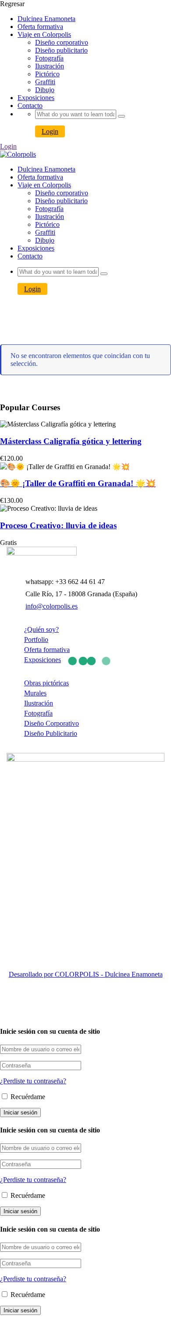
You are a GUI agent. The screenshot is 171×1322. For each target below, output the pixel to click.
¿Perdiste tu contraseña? (33, 1081)
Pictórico (47, 74)
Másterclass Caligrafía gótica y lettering (71, 441)
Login (50, 131)
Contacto (30, 105)
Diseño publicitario (61, 50)
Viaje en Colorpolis (44, 34)
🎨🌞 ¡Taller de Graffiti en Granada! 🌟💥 (78, 483)
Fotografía (49, 58)
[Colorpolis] (42, 553)
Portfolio (36, 639)
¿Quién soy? (41, 629)
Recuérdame (27, 1096)
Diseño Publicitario (50, 733)
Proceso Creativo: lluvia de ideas (58, 525)
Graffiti (45, 82)
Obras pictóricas (46, 683)
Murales (35, 693)
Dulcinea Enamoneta (46, 18)
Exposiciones (36, 97)
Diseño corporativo (61, 42)
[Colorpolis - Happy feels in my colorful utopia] (18, 154)
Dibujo (44, 89)
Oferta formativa (40, 26)
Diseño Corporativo (51, 723)
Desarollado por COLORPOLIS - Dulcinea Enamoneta (86, 974)
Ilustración (49, 66)
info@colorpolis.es (51, 606)
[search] (121, 116)
